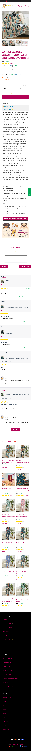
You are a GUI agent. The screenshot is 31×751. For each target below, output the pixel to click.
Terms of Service (7, 644)
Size (3, 85)
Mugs (4, 713)
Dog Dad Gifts (6, 666)
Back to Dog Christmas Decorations (17, 247)
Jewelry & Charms (7, 697)
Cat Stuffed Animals (8, 686)
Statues (5, 725)
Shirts (4, 705)
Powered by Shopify (20, 744)
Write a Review (26, 267)
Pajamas (5, 701)
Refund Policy (6, 632)
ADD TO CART (15, 93)
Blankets (5, 709)
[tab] (15, 103)
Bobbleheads (6, 729)
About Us (5, 636)
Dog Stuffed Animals (8, 682)
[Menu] (28, 6)
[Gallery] (15, 29)
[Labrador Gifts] (15, 220)
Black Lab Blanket (11, 155)
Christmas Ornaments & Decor (10, 678)
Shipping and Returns (8, 627)
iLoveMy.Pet (13, 744)
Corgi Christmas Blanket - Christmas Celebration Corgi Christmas (17, 307)
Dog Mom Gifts (7, 662)
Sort (19, 272)
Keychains (5, 721)
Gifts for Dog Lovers (8, 658)
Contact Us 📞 (6, 619)
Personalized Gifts (7, 670)
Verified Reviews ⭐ (8, 640)
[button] (8, 63)
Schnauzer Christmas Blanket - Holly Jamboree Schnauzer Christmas (17, 281)
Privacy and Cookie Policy (9, 648)
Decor (4, 717)
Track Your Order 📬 (8, 623)
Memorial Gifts (7, 674)
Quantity (24, 85)
